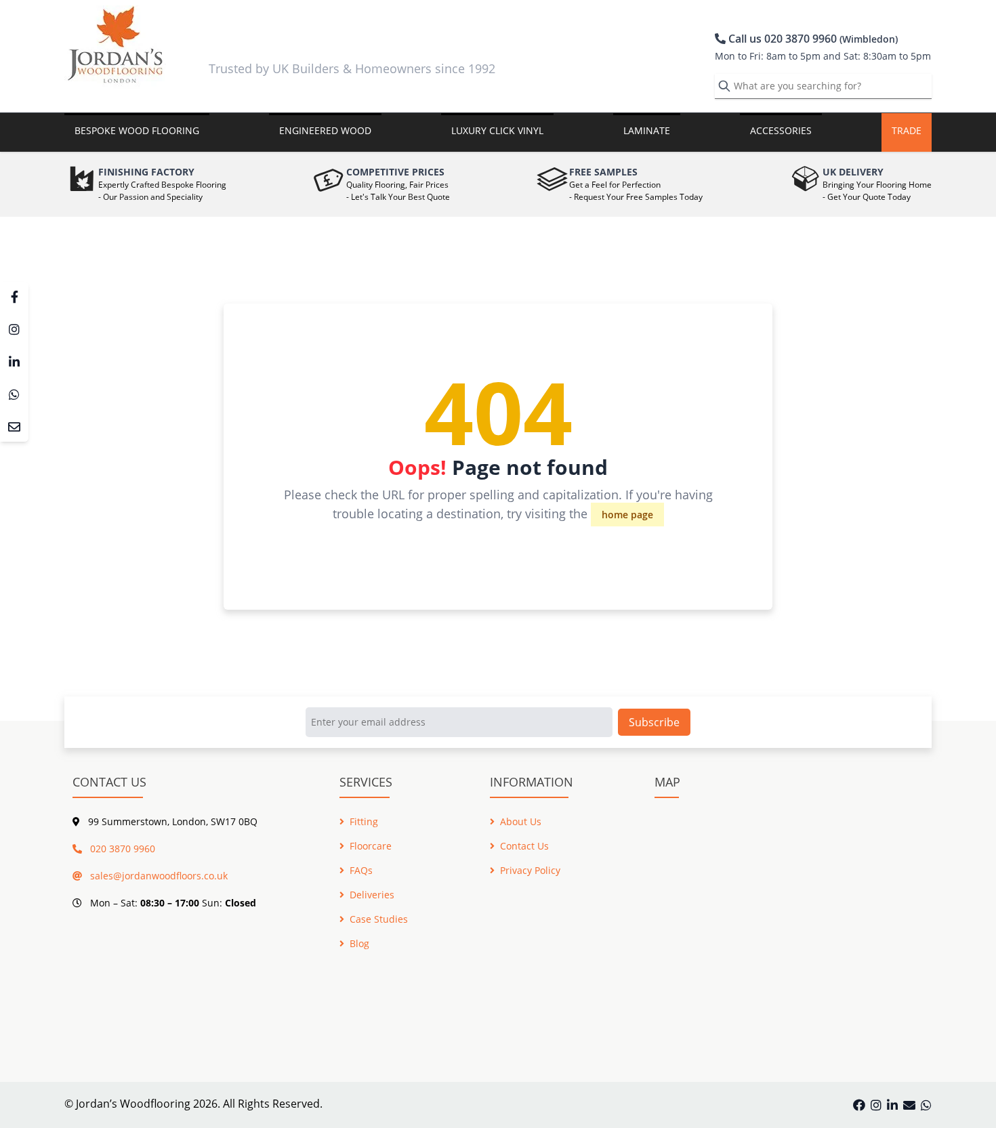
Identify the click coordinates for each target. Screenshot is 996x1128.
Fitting (364, 821)
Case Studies (379, 919)
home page (627, 514)
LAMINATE (646, 130)
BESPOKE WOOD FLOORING (137, 130)
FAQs (361, 870)
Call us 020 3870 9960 (812, 38)
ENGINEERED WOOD (325, 130)
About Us (520, 821)
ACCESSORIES (781, 130)
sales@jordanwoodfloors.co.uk (157, 875)
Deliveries (372, 894)
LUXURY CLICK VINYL (497, 130)
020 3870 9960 (121, 848)
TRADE (906, 130)
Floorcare (371, 845)
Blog (359, 943)
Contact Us (524, 845)
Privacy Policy (530, 870)
